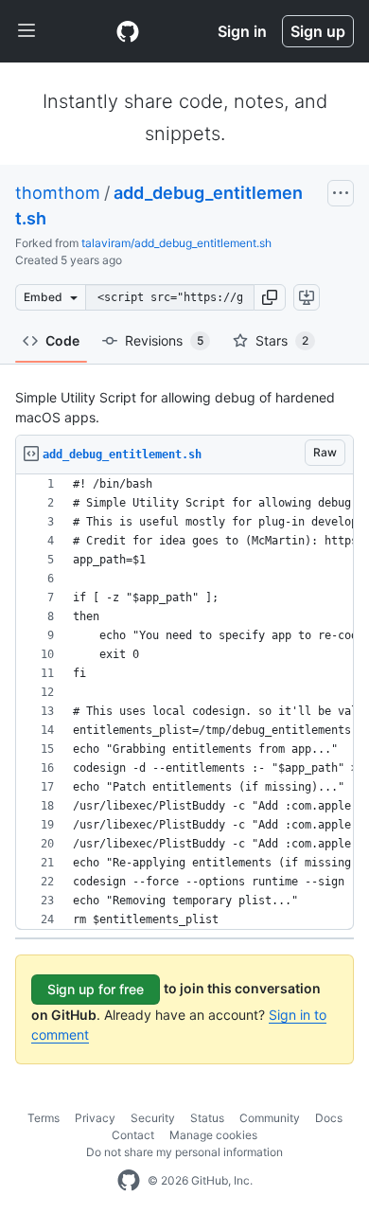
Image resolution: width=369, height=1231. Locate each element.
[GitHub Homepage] (128, 1181)
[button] (270, 297)
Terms (43, 1118)
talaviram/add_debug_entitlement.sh (176, 243)
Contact (133, 1135)
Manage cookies (213, 1135)
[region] (184, 702)
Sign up (317, 31)
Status (207, 1118)
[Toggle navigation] (26, 31)
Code (62, 340)
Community (269, 1118)
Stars (281, 340)
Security (153, 1118)
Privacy (95, 1118)
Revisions (164, 340)
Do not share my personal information (184, 1152)
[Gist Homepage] (127, 31)
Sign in (242, 31)
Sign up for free (95, 989)
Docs (329, 1118)
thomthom (57, 193)
